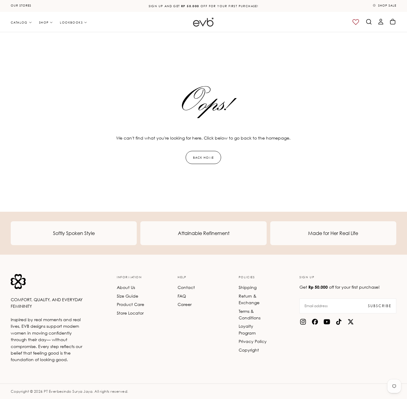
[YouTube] (326, 321)
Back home (203, 157)
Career (185, 304)
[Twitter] (350, 321)
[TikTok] (338, 321)
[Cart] (392, 22)
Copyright (249, 349)
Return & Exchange (249, 299)
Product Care (130, 304)
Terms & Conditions (249, 314)
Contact (186, 287)
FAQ (182, 296)
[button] (368, 22)
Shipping (248, 287)
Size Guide (127, 296)
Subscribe (379, 306)
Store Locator (130, 313)
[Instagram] (303, 321)
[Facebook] (315, 321)
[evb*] (18, 281)
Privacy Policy (253, 341)
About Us (126, 287)
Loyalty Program (247, 329)
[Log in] (380, 22)
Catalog (19, 22)
